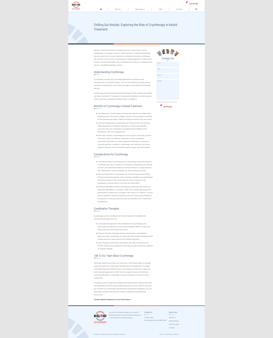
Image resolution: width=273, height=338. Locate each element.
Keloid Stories (174, 321)
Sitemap (176, 334)
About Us (172, 317)
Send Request (168, 107)
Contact (172, 328)
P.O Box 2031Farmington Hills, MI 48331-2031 (155, 319)
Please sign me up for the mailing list (167, 102)
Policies (162, 334)
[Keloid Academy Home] (76, 5)
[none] (118, 9)
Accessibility (168, 334)
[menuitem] (101, 9)
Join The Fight (193, 4)
